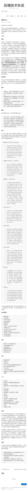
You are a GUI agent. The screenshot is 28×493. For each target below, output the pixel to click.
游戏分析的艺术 (7, 207)
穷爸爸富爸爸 (6, 247)
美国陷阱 (6, 287)
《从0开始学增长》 (12, 179)
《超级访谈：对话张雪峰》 (13, 160)
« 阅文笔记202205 (5, 469)
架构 (22, 16)
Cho (12, 489)
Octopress (3, 489)
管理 (18, 16)
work (9, 22)
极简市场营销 (6, 225)
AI (15, 16)
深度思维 (6, 267)
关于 (25, 16)
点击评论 (24, 484)
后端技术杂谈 (14, 6)
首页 (7, 16)
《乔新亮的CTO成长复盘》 (13, 142)
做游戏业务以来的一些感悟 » (20, 469)
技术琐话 (12, 16)
